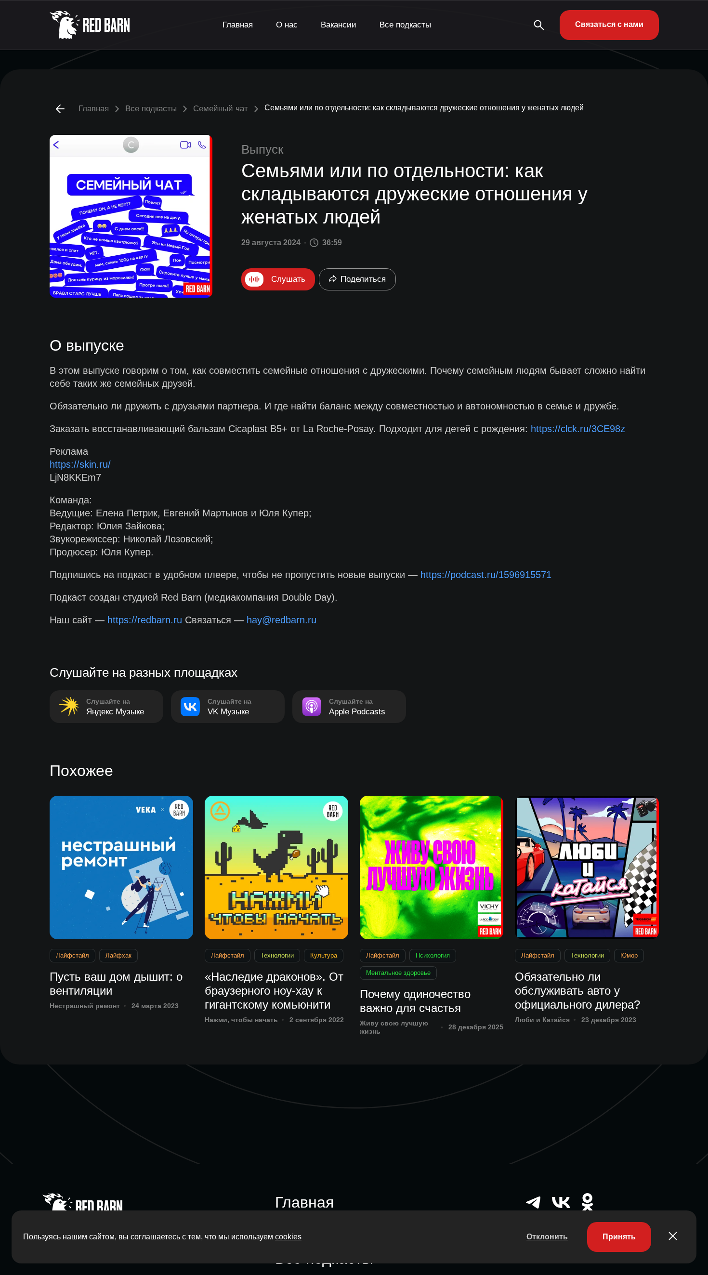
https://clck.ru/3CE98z (578, 428)
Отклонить (547, 1237)
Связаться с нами (609, 24)
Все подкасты (405, 24)
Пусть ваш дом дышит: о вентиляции (116, 983)
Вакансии (338, 24)
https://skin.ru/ (80, 464)
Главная (238, 24)
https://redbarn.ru (144, 620)
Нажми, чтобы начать (241, 1020)
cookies (288, 1237)
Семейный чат (220, 108)
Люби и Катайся (542, 1020)
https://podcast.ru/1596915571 (485, 574)
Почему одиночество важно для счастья (415, 1000)
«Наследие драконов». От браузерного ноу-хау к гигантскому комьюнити (274, 990)
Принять (619, 1237)
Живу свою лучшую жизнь (394, 1027)
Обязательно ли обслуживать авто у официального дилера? (577, 990)
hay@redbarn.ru (281, 620)
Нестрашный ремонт (85, 1006)
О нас (287, 24)
